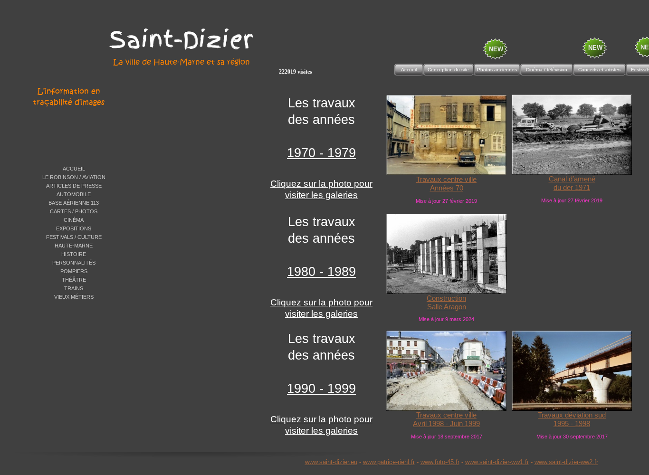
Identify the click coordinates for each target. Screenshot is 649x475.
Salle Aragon (446, 307)
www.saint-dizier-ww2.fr (566, 462)
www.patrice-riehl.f (388, 462)
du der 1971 (572, 187)
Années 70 (446, 188)
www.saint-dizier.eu (331, 462)
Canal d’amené (572, 179)
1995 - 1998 (572, 424)
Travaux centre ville (446, 179)
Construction (446, 298)
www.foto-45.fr (439, 462)
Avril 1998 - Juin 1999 (446, 424)
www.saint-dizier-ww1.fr (497, 462)
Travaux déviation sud (572, 415)
